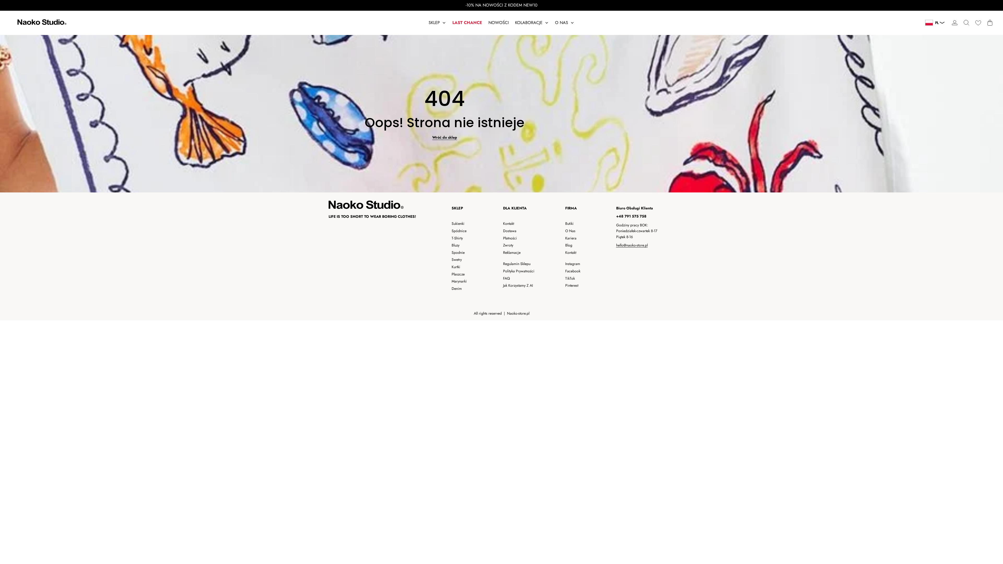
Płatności (510, 238)
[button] (966, 23)
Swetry (457, 259)
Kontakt (508, 223)
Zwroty (508, 245)
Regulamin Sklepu (516, 263)
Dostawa (509, 230)
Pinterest (571, 285)
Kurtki (456, 266)
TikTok (570, 278)
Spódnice (459, 230)
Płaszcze (458, 274)
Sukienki (458, 223)
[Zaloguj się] (954, 23)
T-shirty (457, 238)
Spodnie (458, 252)
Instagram (572, 263)
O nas (570, 230)
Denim (457, 288)
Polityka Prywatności (518, 271)
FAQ (506, 278)
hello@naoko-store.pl (632, 245)
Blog (568, 245)
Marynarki (459, 281)
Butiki (569, 223)
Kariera (570, 238)
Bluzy (455, 245)
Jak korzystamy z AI (518, 285)
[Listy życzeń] (978, 23)
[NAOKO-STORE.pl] (41, 22)
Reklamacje (512, 252)
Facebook (572, 271)
